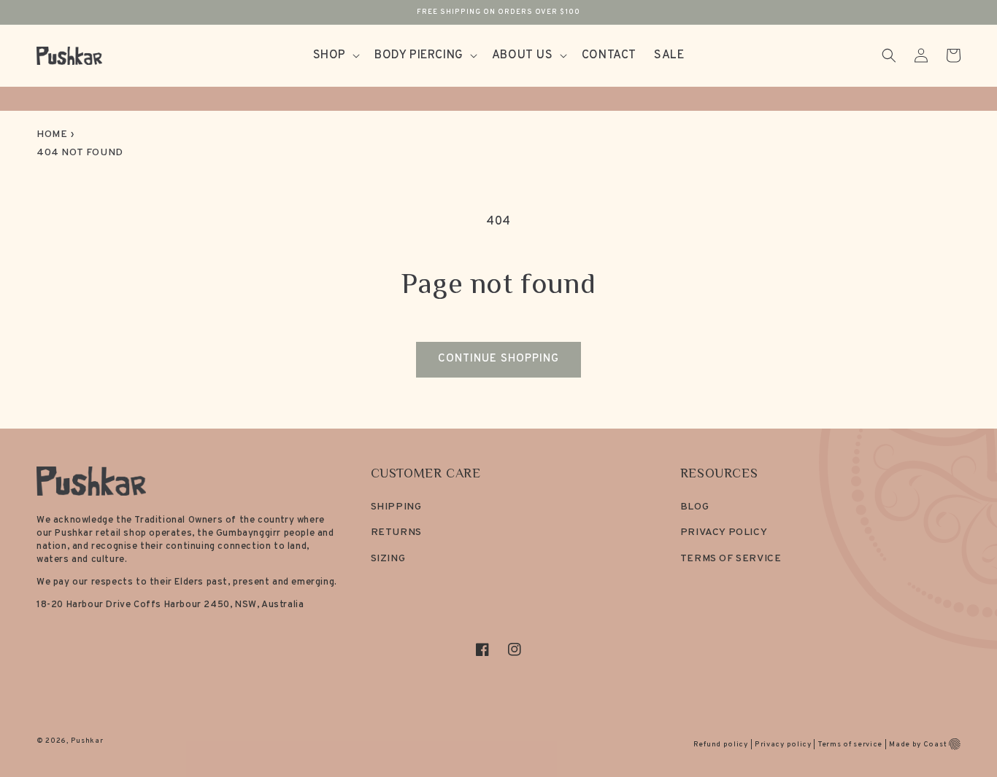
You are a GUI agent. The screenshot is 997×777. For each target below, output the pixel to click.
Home (51, 134)
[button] (335, 55)
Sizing (388, 559)
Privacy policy (783, 744)
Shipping (396, 507)
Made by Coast (918, 744)
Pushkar (87, 741)
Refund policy (720, 744)
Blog (694, 507)
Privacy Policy (723, 532)
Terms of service (850, 744)
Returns (396, 532)
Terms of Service (731, 559)
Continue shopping (498, 359)
